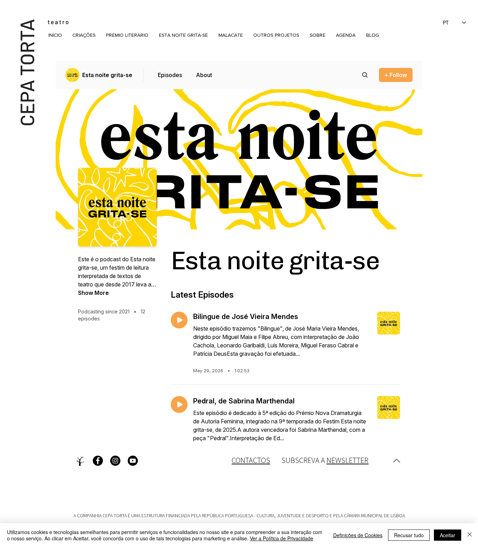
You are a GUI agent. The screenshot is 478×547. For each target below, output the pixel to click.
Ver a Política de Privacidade (281, 538)
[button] (84, 35)
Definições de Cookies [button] (357, 535)
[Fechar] (469, 535)
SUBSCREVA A (324, 460)
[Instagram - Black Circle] (115, 461)
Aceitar (447, 535)
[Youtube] (133, 461)
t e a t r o (58, 21)
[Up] (396, 461)
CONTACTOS (251, 460)
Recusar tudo (409, 535)
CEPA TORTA (26, 72)
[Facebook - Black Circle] (98, 461)
